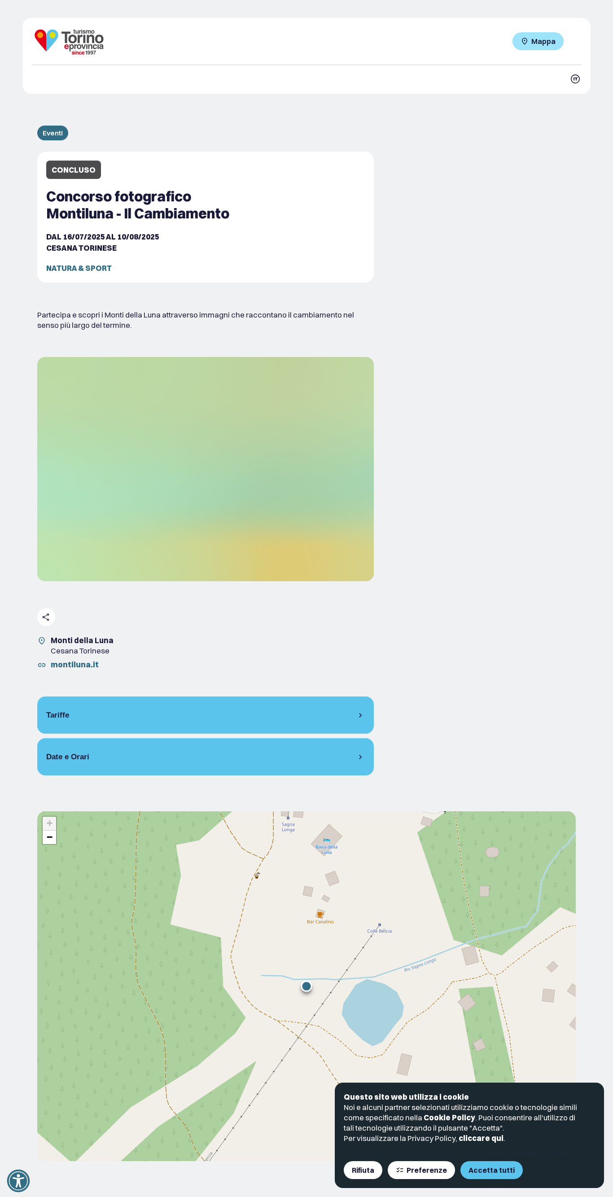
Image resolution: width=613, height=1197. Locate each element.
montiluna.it (75, 664)
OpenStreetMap (526, 1153)
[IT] (575, 79)
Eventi (53, 133)
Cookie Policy (449, 1117)
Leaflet (494, 1153)
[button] (306, 986)
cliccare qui (481, 1138)
